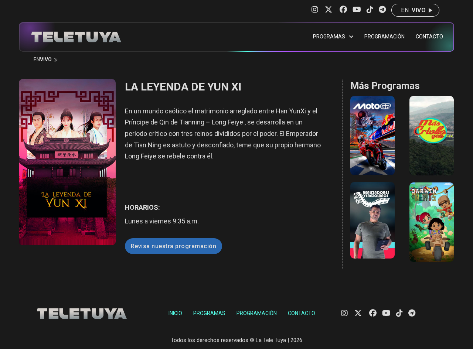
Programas (329, 37)
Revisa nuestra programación (174, 246)
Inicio (175, 313)
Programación (384, 37)
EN (413, 10)
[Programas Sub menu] (351, 37)
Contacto (429, 37)
